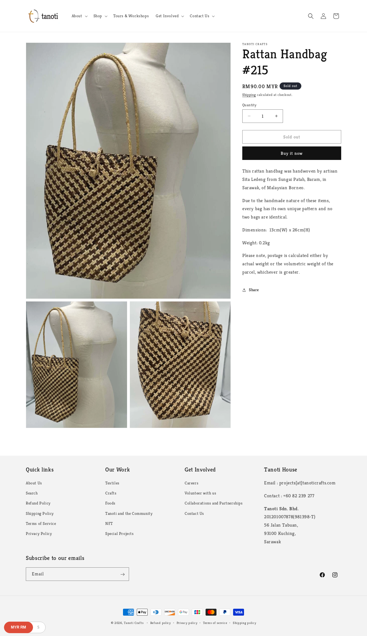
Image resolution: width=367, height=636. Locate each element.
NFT (109, 523)
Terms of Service (41, 523)
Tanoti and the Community (129, 513)
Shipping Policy (40, 513)
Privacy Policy (39, 533)
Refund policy (160, 622)
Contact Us (194, 513)
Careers (191, 483)
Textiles (112, 483)
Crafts (111, 493)
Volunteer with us (200, 493)
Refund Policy (38, 503)
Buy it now (292, 153)
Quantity (249, 104)
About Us (34, 483)
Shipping (249, 94)
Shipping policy (244, 622)
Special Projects (119, 533)
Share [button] (254, 289)
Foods (110, 503)
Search (32, 493)
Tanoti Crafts (133, 623)
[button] (79, 16)
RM (18, 627)
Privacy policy (187, 622)
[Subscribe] (122, 574)
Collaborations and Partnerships (214, 503)
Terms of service (215, 622)
